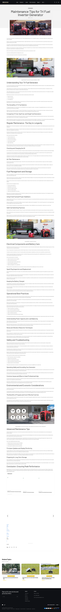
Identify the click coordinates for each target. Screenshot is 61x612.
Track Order (26, 593)
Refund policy (3, 608)
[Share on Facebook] (10, 547)
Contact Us (26, 599)
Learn (43, 2)
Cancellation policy (28, 608)
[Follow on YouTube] (2, 604)
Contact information (23, 608)
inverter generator (30, 8)
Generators (21, 2)
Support (38, 2)
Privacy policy (8, 608)
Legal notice (33, 608)
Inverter (27, 2)
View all (8, 544)
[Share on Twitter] (12, 547)
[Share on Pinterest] (14, 547)
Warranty (26, 596)
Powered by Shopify (10, 607)
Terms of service (13, 608)
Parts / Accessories (32, 2)
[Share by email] (16, 547)
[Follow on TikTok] (4, 604)
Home (17, 2)
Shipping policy (18, 608)
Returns (26, 594)
